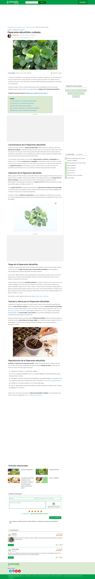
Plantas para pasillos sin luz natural (37, 93)
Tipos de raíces (70, 178)
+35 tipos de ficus (54, 470)
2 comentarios (32, 35)
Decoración (76, 96)
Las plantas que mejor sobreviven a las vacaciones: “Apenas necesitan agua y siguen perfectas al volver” (27, 483)
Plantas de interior (79, 93)
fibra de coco (11, 311)
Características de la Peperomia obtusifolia (24, 101)
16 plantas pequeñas (27, 470)
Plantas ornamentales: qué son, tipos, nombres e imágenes (76, 159)
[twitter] (10, 571)
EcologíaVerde (10, 27)
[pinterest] (19, 571)
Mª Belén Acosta (16, 37)
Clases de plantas (71, 168)
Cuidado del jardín (81, 90)
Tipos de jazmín (71, 170)
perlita (12, 308)
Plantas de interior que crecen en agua (76, 163)
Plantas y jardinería (18, 27)
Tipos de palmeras (71, 165)
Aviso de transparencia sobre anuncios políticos (73, 575)
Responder (11, 545)
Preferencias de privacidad (57, 575)
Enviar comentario (55, 518)
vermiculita (44, 311)
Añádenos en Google (57, 73)
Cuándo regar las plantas (41, 296)
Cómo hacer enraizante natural (52, 380)
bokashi (58, 320)
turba (60, 308)
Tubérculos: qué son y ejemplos (74, 175)
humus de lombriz (21, 311)
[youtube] (16, 571)
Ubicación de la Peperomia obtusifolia (23, 103)
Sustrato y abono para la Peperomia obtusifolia (25, 108)
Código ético (11, 577)
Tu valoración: (25, 514)
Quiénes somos (28, 575)
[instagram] (13, 571)
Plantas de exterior (70, 90)
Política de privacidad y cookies (44, 575)
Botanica (71, 93)
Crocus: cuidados (54, 478)
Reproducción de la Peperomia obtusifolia (24, 110)
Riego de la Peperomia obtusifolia (21, 106)
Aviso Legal (34, 575)
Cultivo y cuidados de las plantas (28, 27)
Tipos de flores (70, 173)
